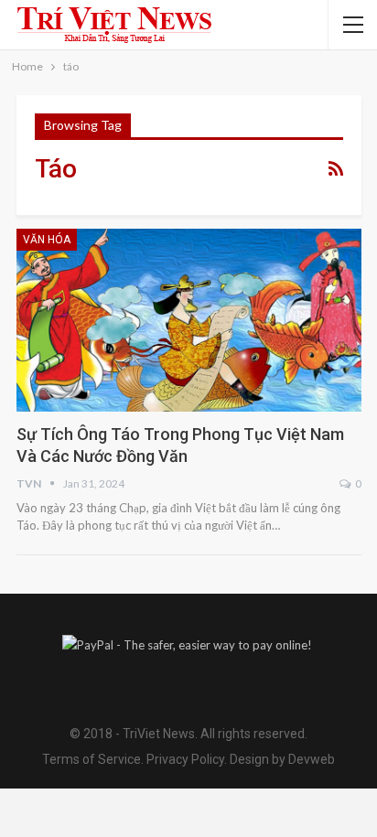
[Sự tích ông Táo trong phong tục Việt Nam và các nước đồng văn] (188, 320)
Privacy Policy (185, 759)
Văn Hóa (46, 239)
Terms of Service (91, 759)
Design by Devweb (281, 759)
